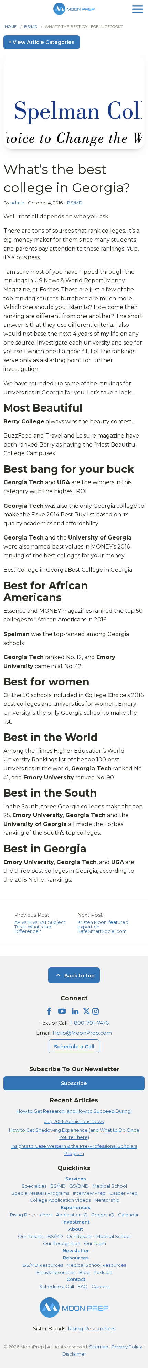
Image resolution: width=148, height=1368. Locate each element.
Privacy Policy (127, 1346)
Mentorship (106, 1200)
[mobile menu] (137, 8)
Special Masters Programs (40, 1193)
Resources (76, 1258)
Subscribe (74, 1083)
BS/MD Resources (43, 1265)
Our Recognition (61, 1243)
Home (11, 26)
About (75, 1229)
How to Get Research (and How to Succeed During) (74, 1111)
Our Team (95, 1243)
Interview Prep (89, 1193)
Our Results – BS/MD (40, 1236)
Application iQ (72, 1214)
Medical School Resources (96, 1265)
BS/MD (30, 26)
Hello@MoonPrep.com (82, 1033)
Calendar (128, 1214)
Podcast (103, 1272)
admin (17, 202)
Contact (75, 1279)
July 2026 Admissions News (74, 1121)
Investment (75, 1222)
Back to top (79, 976)
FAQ (83, 1286)
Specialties (34, 1186)
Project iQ (103, 1214)
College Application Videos (60, 1200)
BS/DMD (79, 1186)
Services (75, 1178)
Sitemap (98, 1346)
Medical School (110, 1186)
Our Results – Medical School (99, 1236)
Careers (100, 1286)
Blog (84, 1272)
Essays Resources (55, 1272)
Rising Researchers (31, 1214)
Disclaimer (74, 1354)
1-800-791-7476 (89, 1023)
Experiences (76, 1207)
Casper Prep (123, 1193)
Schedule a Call (74, 1046)
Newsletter (76, 1250)
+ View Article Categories (41, 42)
